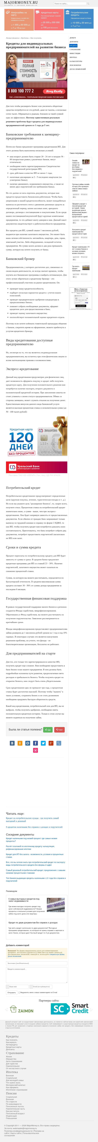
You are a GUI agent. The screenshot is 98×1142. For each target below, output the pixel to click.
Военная (10, 1074)
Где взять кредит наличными (76, 268)
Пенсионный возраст (15, 1112)
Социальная (11, 1077)
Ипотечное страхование (16, 1089)
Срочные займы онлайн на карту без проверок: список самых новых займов (80, 187)
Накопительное (13, 1065)
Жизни (9, 1055)
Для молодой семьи (15, 1079)
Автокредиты (12, 1044)
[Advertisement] (36, 781)
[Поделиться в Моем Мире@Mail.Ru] (27, 743)
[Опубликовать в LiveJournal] (58, 743)
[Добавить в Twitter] (43, 743)
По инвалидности (14, 1103)
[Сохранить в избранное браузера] (35, 750)
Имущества (11, 1058)
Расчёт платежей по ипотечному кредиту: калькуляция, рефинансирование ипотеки (30, 847)
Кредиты (25, 38)
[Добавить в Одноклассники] (20, 743)
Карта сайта (16, 1132)
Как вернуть (11, 1041)
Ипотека (73, 57)
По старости (11, 1101)
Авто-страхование (14, 1060)
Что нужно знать (13, 1082)
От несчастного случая (16, 1067)
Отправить (12, 993)
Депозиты (74, 42)
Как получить (35, 38)
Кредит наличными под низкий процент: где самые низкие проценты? (31, 839)
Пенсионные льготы (15, 1105)
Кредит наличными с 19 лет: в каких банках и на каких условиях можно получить (80, 250)
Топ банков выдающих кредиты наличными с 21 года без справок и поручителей (36, 879)
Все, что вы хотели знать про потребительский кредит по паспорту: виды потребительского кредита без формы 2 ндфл (35, 863)
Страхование (75, 49)
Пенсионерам (75, 65)
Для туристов (12, 1063)
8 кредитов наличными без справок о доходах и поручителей (34, 826)
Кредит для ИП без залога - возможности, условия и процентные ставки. (34, 855)
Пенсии (11, 1092)
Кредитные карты (14, 1046)
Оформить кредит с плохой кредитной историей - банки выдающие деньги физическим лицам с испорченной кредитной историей (79, 210)
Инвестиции (75, 53)
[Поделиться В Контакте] (12, 743)
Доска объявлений (78, 69)
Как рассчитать (12, 1110)
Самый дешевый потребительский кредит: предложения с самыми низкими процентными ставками (35, 871)
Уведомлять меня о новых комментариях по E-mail (38, 992)
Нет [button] (60, 729)
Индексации (11, 1115)
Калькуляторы (76, 61)
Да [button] (49, 729)
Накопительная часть (15, 1108)
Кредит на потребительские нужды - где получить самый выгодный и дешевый (32, 819)
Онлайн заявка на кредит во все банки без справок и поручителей (77, 166)
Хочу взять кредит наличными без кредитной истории (79, 231)
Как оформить (12, 1086)
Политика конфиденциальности (18, 1130)
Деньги (73, 38)
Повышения (11, 1117)
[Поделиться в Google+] (51, 743)
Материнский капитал (15, 1084)
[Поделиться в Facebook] (35, 743)
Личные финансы (12, 38)
